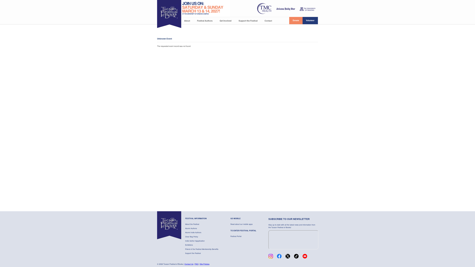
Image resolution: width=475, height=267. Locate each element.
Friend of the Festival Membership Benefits (201, 249)
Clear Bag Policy (191, 236)
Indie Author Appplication (195, 241)
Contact (268, 20)
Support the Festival (248, 20)
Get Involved (225, 20)
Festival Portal (235, 236)
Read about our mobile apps (241, 224)
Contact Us (189, 264)
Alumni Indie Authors (193, 232)
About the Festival (192, 224)
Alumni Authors (191, 228)
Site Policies (204, 264)
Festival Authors (205, 20)
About (187, 20)
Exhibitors (189, 245)
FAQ (196, 264)
